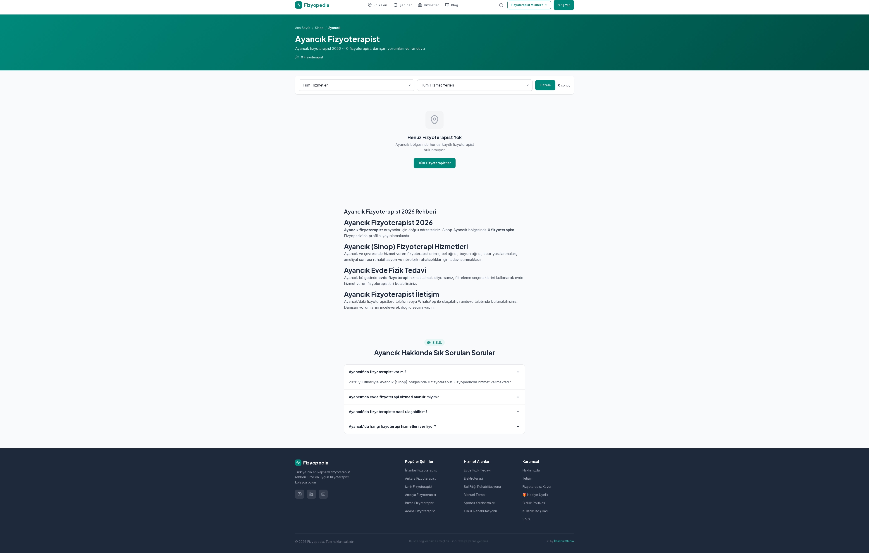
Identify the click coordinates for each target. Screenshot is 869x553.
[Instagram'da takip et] (299, 494)
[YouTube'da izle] (323, 494)
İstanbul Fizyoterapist (421, 470)
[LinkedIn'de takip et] (311, 494)
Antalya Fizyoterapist (420, 495)
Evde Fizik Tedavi (477, 470)
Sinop (319, 28)
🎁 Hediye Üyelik (535, 495)
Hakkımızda (531, 470)
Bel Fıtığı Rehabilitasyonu (482, 486)
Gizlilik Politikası (534, 503)
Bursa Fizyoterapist (419, 503)
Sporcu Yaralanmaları (479, 503)
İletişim (527, 478)
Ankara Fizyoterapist (420, 478)
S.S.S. (527, 519)
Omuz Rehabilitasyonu (480, 511)
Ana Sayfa (302, 28)
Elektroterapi (473, 478)
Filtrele (545, 85)
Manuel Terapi (474, 495)
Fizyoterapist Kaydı (537, 486)
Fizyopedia (315, 462)
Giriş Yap (563, 5)
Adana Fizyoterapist (420, 511)
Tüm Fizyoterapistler (434, 163)
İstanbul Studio (564, 541)
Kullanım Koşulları (535, 511)
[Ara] (501, 5)
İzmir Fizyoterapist (418, 486)
